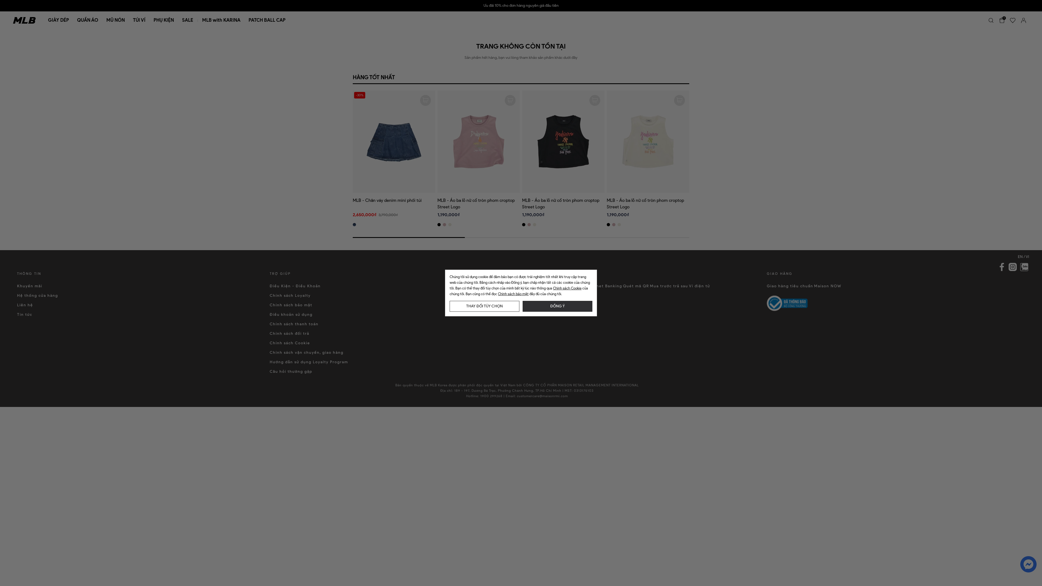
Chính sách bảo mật (513, 294)
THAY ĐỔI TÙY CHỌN (484, 306)
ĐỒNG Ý (557, 306)
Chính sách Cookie (567, 288)
